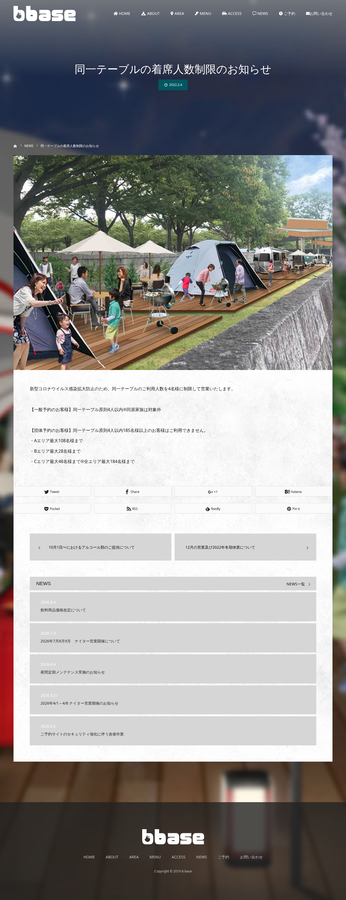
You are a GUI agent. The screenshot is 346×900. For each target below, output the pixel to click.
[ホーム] (15, 146)
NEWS (262, 13)
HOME (124, 13)
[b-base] (45, 13)
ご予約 (289, 13)
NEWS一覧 (296, 584)
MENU (205, 13)
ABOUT (153, 13)
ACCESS (234, 13)
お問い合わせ (321, 13)
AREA (179, 13)
